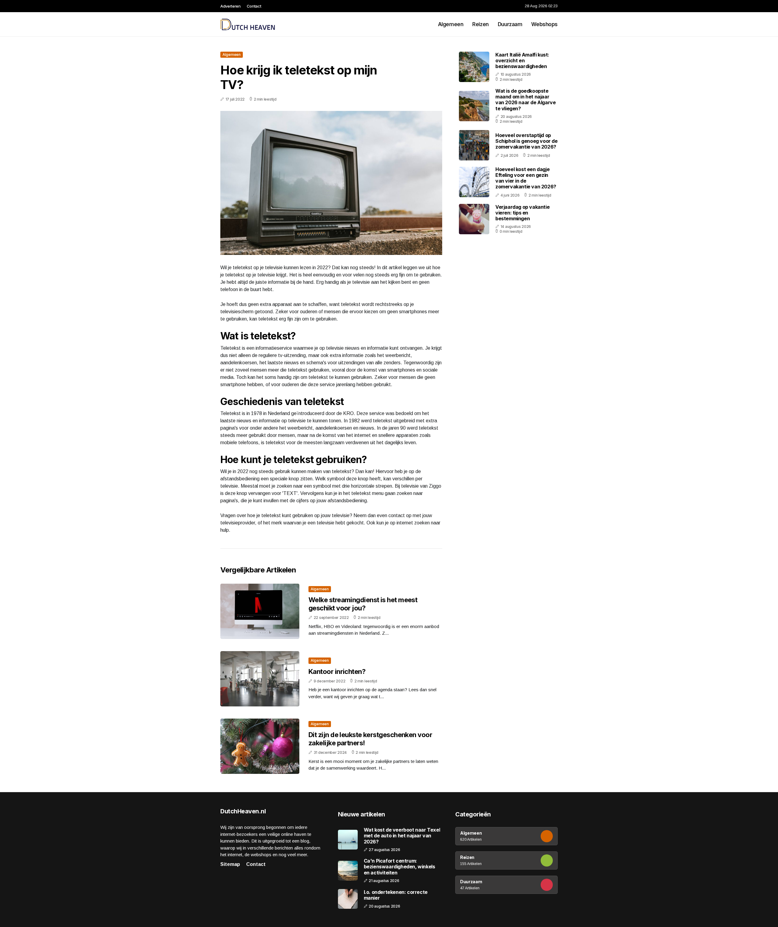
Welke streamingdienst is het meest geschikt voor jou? (362, 604)
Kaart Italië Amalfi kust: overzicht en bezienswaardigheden (522, 60)
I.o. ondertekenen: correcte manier (396, 895)
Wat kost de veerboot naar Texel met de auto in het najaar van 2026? (402, 835)
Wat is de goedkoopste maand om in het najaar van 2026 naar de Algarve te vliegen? (525, 100)
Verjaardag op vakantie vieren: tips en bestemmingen (522, 212)
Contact (254, 6)
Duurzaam (510, 24)
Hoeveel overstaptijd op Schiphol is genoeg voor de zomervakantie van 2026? (526, 141)
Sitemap (230, 864)
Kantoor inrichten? (336, 671)
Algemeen (450, 24)
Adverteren (230, 6)
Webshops (544, 24)
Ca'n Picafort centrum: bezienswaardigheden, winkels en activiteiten (399, 866)
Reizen (480, 24)
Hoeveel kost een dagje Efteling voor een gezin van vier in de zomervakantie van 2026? (525, 178)
